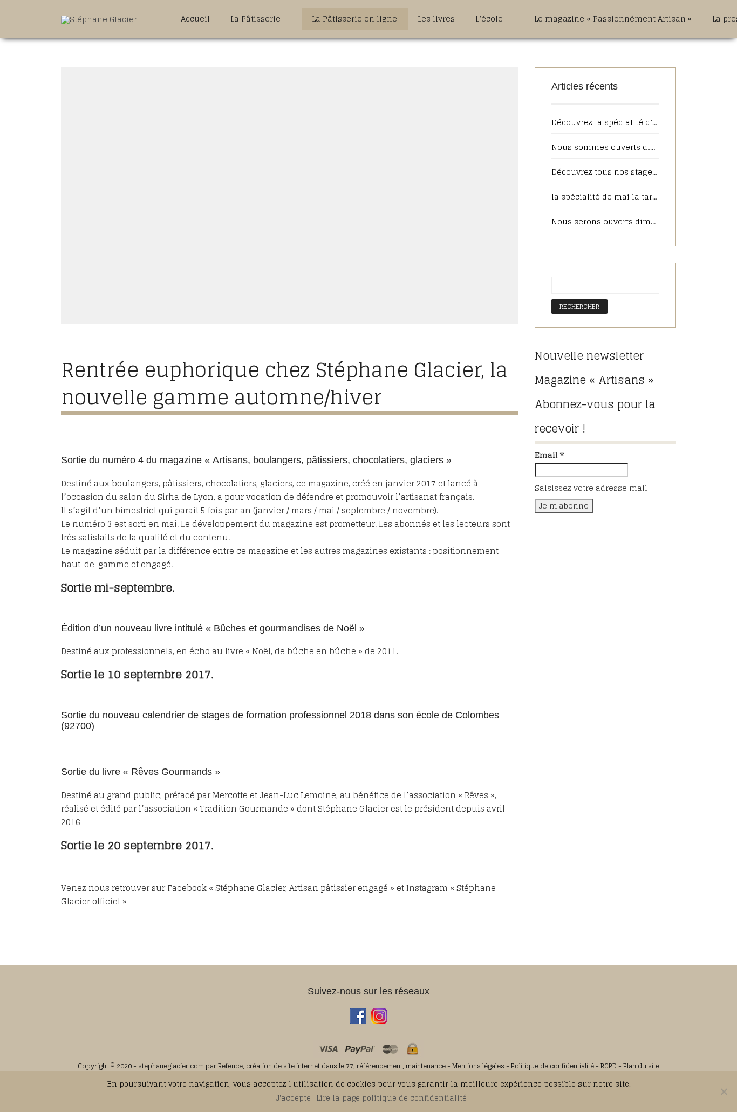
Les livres (436, 18)
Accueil (195, 18)
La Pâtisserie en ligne (354, 18)
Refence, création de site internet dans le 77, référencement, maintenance (332, 1066)
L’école (490, 18)
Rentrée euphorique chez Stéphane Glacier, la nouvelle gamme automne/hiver (284, 383)
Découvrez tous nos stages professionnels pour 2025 (605, 172)
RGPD (608, 1066)
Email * (549, 455)
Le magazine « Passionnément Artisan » (613, 18)
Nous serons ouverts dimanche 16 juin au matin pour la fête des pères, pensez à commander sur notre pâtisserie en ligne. (605, 221)
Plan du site (641, 1066)
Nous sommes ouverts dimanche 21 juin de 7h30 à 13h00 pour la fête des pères (605, 147)
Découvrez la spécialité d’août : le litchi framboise (605, 122)
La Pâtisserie (256, 18)
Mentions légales (479, 1066)
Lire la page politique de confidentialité (391, 1098)
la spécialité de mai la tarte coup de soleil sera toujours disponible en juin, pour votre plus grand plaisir (605, 196)
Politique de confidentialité (552, 1066)
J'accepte (293, 1098)
